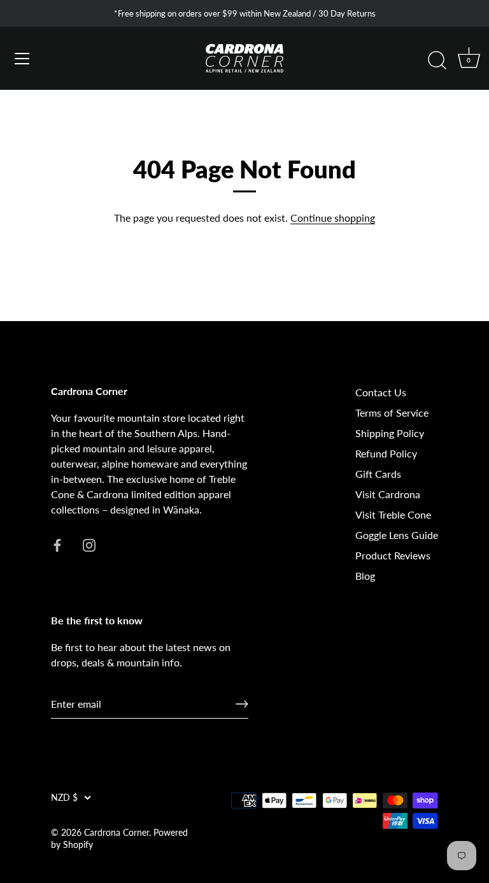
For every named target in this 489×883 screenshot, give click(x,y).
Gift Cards (378, 474)
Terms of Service (392, 412)
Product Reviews (392, 555)
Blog (365, 576)
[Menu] (22, 59)
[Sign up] (242, 704)
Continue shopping (332, 218)
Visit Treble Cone (393, 514)
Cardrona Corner (116, 833)
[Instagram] (89, 544)
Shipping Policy (389, 433)
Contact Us (380, 392)
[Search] (437, 61)
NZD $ (64, 798)
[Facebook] (57, 544)
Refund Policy (386, 453)
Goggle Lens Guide (396, 535)
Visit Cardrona (387, 494)
